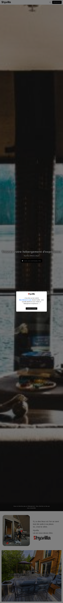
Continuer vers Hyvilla (31, 308)
